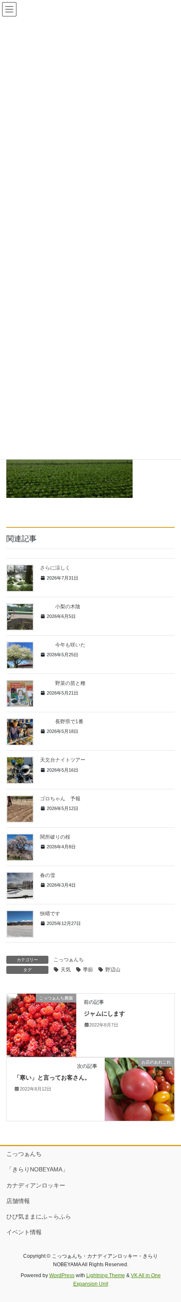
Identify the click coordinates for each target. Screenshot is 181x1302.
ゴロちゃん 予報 (60, 799)
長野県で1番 (61, 722)
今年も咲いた (62, 645)
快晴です (50, 914)
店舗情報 (18, 1201)
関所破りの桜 (55, 837)
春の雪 (47, 875)
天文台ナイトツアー (62, 760)
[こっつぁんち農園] (41, 1024)
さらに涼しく (55, 568)
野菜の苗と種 (62, 683)
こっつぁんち (68, 959)
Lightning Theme (105, 1275)
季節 (88, 970)
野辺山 (112, 970)
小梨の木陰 (60, 607)
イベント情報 (24, 1232)
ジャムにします (104, 1013)
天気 (66, 970)
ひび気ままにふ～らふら (38, 1216)
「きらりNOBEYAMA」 (37, 1169)
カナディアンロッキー (35, 1185)
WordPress (62, 1275)
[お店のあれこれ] (139, 1088)
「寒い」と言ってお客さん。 (52, 1077)
